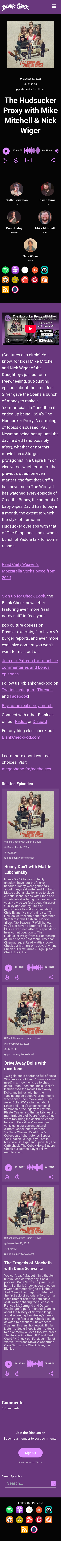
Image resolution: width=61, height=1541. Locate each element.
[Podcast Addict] (44, 282)
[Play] (6, 151)
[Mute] (56, 150)
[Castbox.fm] (34, 272)
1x (28, 160)
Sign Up (30, 1453)
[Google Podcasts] (24, 272)
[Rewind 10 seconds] (5, 160)
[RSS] (5, 292)
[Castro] (44, 272)
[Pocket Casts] (24, 282)
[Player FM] (34, 282)
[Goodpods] (15, 282)
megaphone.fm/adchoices (26, 769)
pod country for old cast (31, 89)
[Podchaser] (15, 292)
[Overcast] (5, 282)
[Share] (52, 159)
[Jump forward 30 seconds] (16, 160)
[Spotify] (5, 272)
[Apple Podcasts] (15, 272)
